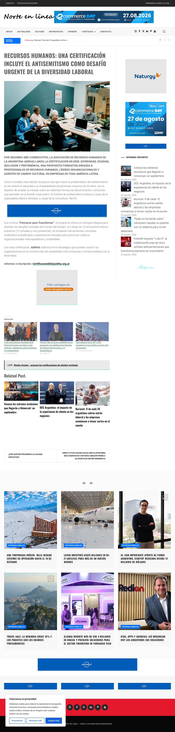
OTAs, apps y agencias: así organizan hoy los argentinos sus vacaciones (143, 638)
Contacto (10, 3)
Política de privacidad (27, 3)
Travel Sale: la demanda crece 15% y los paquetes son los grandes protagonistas (29, 640)
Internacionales (16, 545)
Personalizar (17, 721)
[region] (35, 711)
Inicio (9, 32)
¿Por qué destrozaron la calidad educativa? (25, 455)
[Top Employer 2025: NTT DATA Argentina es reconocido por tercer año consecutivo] (92, 331)
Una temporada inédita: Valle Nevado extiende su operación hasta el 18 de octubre (29, 558)
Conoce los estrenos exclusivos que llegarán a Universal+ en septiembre (21, 408)
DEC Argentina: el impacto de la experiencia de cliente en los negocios (56, 411)
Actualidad (23, 32)
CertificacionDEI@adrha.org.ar (51, 263)
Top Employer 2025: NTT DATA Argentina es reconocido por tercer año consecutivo (92, 345)
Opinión (72, 32)
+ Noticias (87, 32)
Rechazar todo (35, 721)
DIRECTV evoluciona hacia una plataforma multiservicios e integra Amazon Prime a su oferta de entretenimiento (83, 456)
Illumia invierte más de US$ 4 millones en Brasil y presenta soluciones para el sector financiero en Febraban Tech (87, 640)
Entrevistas (56, 32)
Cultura (39, 32)
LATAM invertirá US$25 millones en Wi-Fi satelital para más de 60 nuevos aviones (87, 558)
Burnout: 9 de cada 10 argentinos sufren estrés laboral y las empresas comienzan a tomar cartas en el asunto (77, 40)
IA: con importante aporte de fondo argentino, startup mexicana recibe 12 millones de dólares (144, 558)
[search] (164, 32)
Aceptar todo (53, 721)
